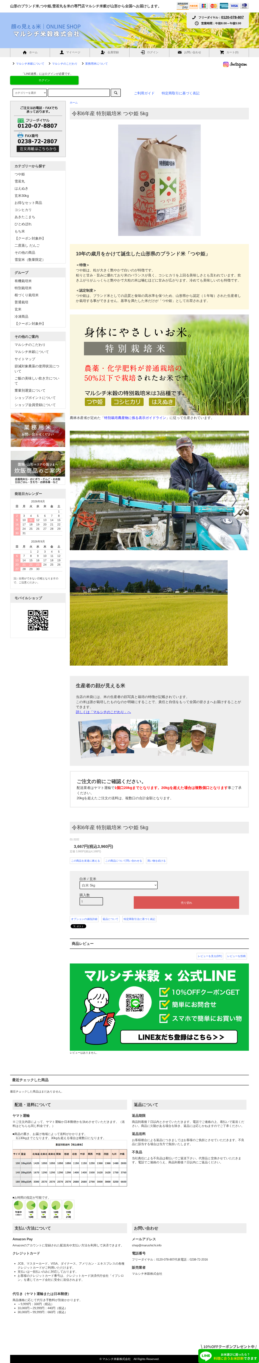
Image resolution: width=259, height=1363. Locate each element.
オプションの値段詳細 (84, 919)
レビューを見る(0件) (210, 956)
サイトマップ (25, 359)
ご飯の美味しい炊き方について (37, 380)
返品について (110, 919)
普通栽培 (21, 302)
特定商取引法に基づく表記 (139, 919)
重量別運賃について (30, 390)
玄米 (18, 309)
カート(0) (232, 52)
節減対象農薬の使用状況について (37, 368)
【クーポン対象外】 (30, 324)
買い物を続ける (156, 860)
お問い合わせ (192, 52)
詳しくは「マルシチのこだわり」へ (103, 712)
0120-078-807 (232, 17)
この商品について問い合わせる (123, 860)
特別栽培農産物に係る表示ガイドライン (135, 418)
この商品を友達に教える (85, 860)
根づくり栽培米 (27, 295)
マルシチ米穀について (30, 63)
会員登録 (113, 52)
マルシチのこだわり (64, 63)
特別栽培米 (23, 288)
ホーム (33, 52)
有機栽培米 (23, 281)
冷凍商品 (21, 317)
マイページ (73, 52)
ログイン (152, 52)
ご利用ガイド (144, 93)
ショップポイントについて (35, 398)
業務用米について (96, 63)
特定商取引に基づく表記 (181, 93)
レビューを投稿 (236, 956)
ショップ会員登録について (35, 405)
